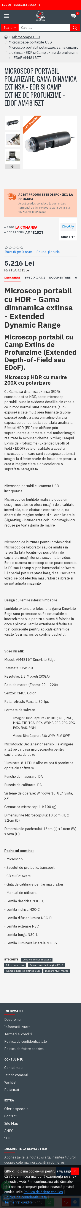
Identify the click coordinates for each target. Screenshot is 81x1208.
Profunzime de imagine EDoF (47, 965)
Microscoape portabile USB (30, 42)
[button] (12, 117)
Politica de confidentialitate (25, 1197)
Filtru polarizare (15, 965)
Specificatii (35, 277)
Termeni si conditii (18, 1202)
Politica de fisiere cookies (43, 1192)
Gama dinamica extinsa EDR (23, 970)
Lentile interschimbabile (37, 959)
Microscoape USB (26, 37)
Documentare (60, 277)
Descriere (12, 277)
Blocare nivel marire (56, 970)
